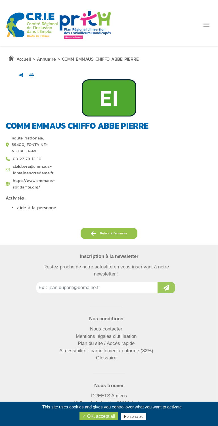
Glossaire (106, 358)
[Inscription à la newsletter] (166, 287)
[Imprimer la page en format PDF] (31, 75)
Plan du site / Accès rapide (106, 343)
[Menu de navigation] (206, 25)
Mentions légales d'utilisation (106, 336)
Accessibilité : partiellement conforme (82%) (106, 350)
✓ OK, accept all (98, 416)
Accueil (23, 59)
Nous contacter (106, 329)
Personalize (133, 416)
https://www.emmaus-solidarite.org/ (34, 183)
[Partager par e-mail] (21, 75)
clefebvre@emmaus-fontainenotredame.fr (33, 169)
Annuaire (46, 59)
